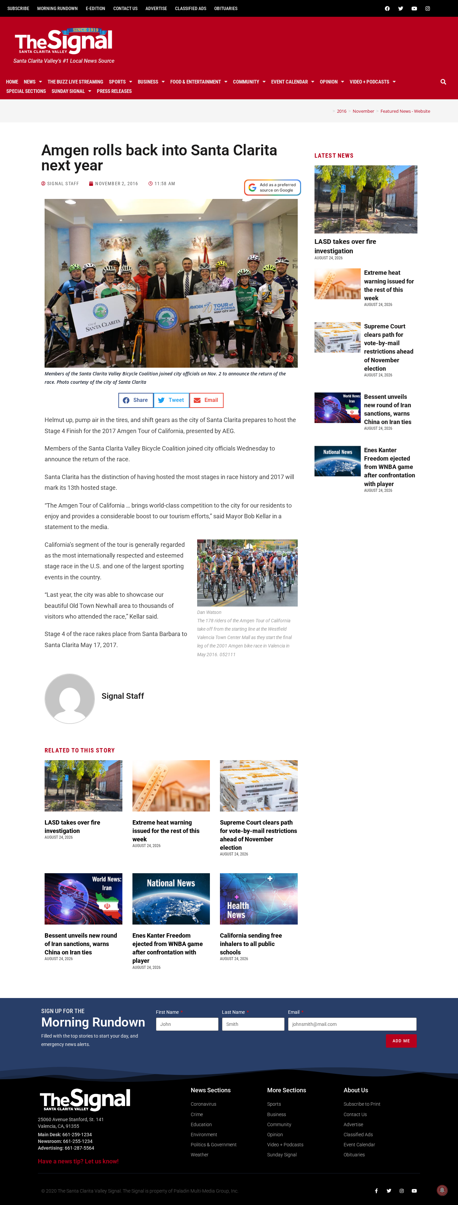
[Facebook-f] (376, 1191)
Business (148, 82)
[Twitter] (401, 8)
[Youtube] (414, 8)
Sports (117, 82)
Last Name (234, 1012)
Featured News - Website (405, 111)
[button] (443, 82)
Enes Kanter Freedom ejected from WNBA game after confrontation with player (389, 467)
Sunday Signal (68, 91)
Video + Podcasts (369, 82)
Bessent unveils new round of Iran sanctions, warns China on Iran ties (81, 944)
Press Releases (114, 91)
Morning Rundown (57, 8)
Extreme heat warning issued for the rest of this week (165, 831)
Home (12, 82)
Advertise (156, 8)
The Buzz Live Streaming (75, 82)
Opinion (329, 82)
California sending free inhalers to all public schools (251, 944)
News (30, 82)
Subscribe (18, 8)
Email (294, 1012)
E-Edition (95, 8)
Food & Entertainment (195, 82)
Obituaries (225, 8)
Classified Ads (190, 8)
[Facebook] (388, 8)
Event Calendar (289, 82)
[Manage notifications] (442, 1190)
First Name (168, 1012)
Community (246, 82)
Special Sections (26, 91)
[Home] (329, 111)
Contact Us (125, 8)
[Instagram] (428, 8)
